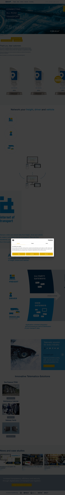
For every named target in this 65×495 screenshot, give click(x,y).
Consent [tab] (18, 243)
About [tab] (47, 243)
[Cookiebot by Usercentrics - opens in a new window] (49, 240)
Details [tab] (32, 243)
